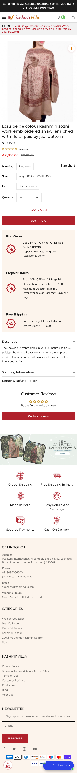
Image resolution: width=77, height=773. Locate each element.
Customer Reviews (13, 680)
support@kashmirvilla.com (18, 587)
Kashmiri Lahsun (12, 633)
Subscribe (15, 738)
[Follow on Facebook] (4, 749)
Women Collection (13, 619)
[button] (9, 149)
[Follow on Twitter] (14, 749)
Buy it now (38, 221)
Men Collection (11, 623)
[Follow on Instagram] (24, 749)
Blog (5, 690)
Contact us (8, 685)
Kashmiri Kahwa (12, 628)
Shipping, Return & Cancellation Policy (25, 671)
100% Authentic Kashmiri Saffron (22, 638)
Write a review (38, 416)
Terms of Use (10, 676)
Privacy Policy (10, 666)
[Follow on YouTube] (35, 749)
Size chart (68, 165)
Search (6, 642)
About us (7, 695)
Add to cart (38, 210)
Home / (7, 26)
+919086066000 (12, 572)
